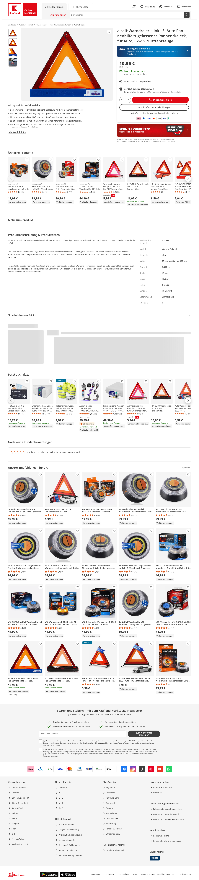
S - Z (61, 808)
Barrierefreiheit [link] (185, 874)
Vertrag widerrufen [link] (67, 840)
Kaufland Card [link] (112, 798)
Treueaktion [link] (111, 813)
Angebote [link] (110, 787)
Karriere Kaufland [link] (161, 835)
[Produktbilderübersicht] (13, 64)
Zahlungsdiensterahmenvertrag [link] (167, 809)
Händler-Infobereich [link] (115, 850)
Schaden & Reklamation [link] (69, 845)
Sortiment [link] (110, 803)
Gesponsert (12, 184)
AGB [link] (135, 874)
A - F (61, 792)
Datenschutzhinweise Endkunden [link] (168, 819)
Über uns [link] (157, 792)
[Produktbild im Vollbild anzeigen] (67, 64)
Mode (14, 818)
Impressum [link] (95, 874)
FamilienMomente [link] (114, 828)
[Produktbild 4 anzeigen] (13, 62)
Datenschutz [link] (124, 874)
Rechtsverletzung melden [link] (70, 855)
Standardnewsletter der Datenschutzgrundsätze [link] (59, 743)
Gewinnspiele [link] (112, 818)
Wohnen (15, 813)
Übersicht (63, 787)
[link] (80, 6)
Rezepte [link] (109, 808)
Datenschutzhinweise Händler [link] (167, 814)
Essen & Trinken (19, 839)
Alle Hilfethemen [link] (66, 824)
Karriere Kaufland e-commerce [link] (167, 841)
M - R (61, 803)
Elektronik (16, 792)
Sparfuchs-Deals (19, 787)
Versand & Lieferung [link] (68, 850)
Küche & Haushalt (20, 803)
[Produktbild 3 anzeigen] (13, 52)
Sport (14, 828)
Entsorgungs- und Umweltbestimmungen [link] (157, 874)
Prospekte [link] (110, 792)
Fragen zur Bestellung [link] (69, 829)
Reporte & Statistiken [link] (162, 787)
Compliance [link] (109, 874)
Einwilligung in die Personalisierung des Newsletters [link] (61, 751)
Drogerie (15, 823)
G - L (61, 798)
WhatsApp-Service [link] (114, 834)
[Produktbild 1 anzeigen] (13, 33)
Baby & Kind (17, 808)
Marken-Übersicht (20, 844)
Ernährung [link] (111, 823)
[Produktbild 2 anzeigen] (13, 42)
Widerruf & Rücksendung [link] (70, 835)
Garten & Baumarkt (20, 798)
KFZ (13, 834)
